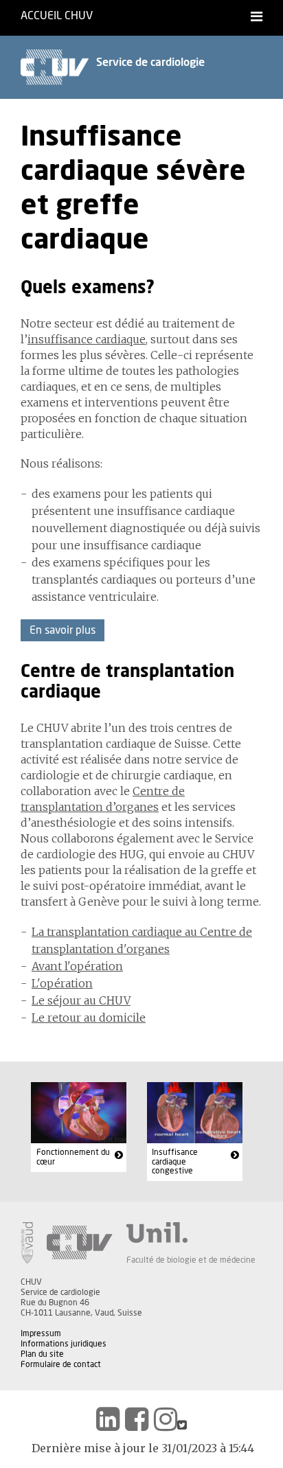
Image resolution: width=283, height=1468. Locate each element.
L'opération (62, 983)
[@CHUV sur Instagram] (165, 1419)
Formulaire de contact (61, 1364)
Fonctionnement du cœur (73, 1157)
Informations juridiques (63, 1344)
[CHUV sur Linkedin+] (108, 1419)
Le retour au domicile (89, 1017)
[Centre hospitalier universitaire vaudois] (80, 1242)
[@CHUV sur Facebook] (136, 1419)
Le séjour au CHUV (81, 1000)
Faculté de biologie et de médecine (191, 1260)
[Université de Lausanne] (191, 1232)
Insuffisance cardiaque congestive (175, 1161)
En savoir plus (62, 630)
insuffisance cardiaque (86, 339)
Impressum (41, 1333)
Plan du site (42, 1354)
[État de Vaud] (27, 1242)
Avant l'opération (77, 966)
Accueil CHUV (57, 15)
